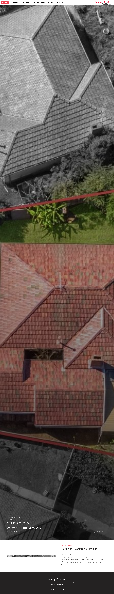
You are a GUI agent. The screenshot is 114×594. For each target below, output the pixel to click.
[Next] (52, 559)
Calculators (26, 2)
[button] (5, 2)
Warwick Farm (17, 517)
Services (35, 2)
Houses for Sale (10, 517)
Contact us (59, 2)
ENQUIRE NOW (100, 531)
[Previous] (10, 559)
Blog (52, 2)
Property (15, 2)
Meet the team (45, 2)
